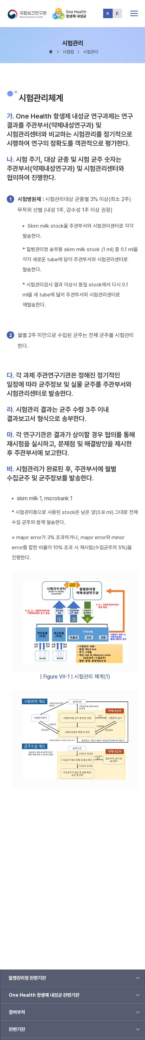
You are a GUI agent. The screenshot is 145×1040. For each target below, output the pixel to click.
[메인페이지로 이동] (69, 16)
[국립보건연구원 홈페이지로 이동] (30, 16)
